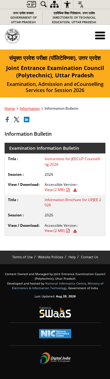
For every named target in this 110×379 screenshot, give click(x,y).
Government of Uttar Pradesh (23, 17)
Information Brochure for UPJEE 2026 (73, 202)
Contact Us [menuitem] (89, 257)
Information (30, 108)
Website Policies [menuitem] (50, 257)
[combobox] (80, 4)
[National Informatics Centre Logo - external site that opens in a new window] (55, 333)
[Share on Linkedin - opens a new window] (27, 119)
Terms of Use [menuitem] (22, 257)
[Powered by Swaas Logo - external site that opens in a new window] (55, 312)
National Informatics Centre (65, 283)
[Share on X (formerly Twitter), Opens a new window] (17, 119)
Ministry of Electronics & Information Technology (57, 285)
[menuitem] (31, 4)
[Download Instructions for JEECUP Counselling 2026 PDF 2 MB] (75, 190)
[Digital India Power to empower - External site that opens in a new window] (55, 358)
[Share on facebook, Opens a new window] (8, 119)
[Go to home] (26, 36)
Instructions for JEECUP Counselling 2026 (72, 161)
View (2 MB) (55, 189)
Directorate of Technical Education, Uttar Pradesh (74, 17)
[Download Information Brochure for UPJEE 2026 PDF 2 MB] (75, 231)
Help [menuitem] (72, 257)
